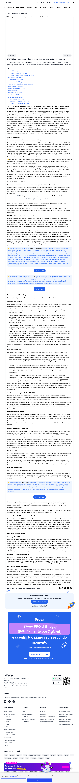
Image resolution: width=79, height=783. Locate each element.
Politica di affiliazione (64, 721)
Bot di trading (8, 711)
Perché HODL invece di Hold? (18, 73)
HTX (72, 755)
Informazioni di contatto (47, 721)
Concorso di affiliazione (47, 719)
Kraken (15, 758)
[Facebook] (13, 701)
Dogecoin (42, 771)
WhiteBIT (40, 758)
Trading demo (8, 743)
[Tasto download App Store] (57, 683)
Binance (12, 755)
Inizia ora (65, 767)
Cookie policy (13, 776)
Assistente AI (7, 738)
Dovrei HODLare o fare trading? (19, 103)
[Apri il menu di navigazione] (73, 2)
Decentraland (33, 771)
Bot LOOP (8, 724)
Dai (26, 771)
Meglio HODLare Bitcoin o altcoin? (20, 101)
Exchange (25, 716)
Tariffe (6, 745)
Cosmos (14, 771)
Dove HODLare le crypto (15, 86)
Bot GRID (8, 716)
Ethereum (49, 771)
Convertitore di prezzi (28, 719)
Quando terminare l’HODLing (16, 88)
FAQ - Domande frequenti (15, 97)
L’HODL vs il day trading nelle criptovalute (22, 75)
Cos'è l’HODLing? (13, 71)
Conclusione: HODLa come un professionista (21, 95)
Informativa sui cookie (64, 719)
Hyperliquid (8, 758)
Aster (6, 755)
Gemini (66, 755)
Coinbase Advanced (34, 755)
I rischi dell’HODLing (16, 82)
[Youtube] (9, 701)
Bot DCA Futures (11, 734)
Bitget (25, 755)
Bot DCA (8, 719)
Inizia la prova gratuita (39, 602)
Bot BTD (8, 721)
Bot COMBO (9, 732)
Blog (23, 711)
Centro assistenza (27, 714)
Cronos (21, 771)
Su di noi (42, 711)
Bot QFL (8, 726)
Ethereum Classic (59, 771)
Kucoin (21, 758)
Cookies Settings (13, 780)
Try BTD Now (39, 289)
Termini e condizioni (64, 711)
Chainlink (7, 771)
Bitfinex (19, 755)
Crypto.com (45, 755)
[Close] (70, 763)
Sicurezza (43, 714)
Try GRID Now (39, 497)
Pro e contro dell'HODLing (16, 77)
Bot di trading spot (9, 714)
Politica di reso (62, 716)
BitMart (47, 758)
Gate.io (60, 755)
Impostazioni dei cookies (65, 724)
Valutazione (25, 721)
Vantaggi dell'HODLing (16, 79)
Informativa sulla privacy (65, 714)
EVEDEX (53, 755)
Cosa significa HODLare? (17, 99)
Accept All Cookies (39, 780)
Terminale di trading (9, 740)
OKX (27, 758)
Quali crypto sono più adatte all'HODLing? (20, 84)
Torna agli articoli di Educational (17, 13)
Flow (67, 771)
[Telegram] (5, 701)
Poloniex (33, 758)
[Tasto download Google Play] (57, 679)
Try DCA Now (39, 270)
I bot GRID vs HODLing (15, 93)
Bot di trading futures (10, 729)
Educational (67, 55)
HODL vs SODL (12, 90)
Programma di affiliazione (47, 716)
